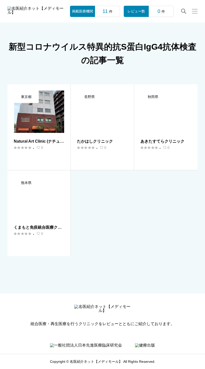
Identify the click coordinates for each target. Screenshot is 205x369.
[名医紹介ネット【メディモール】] (36, 11)
